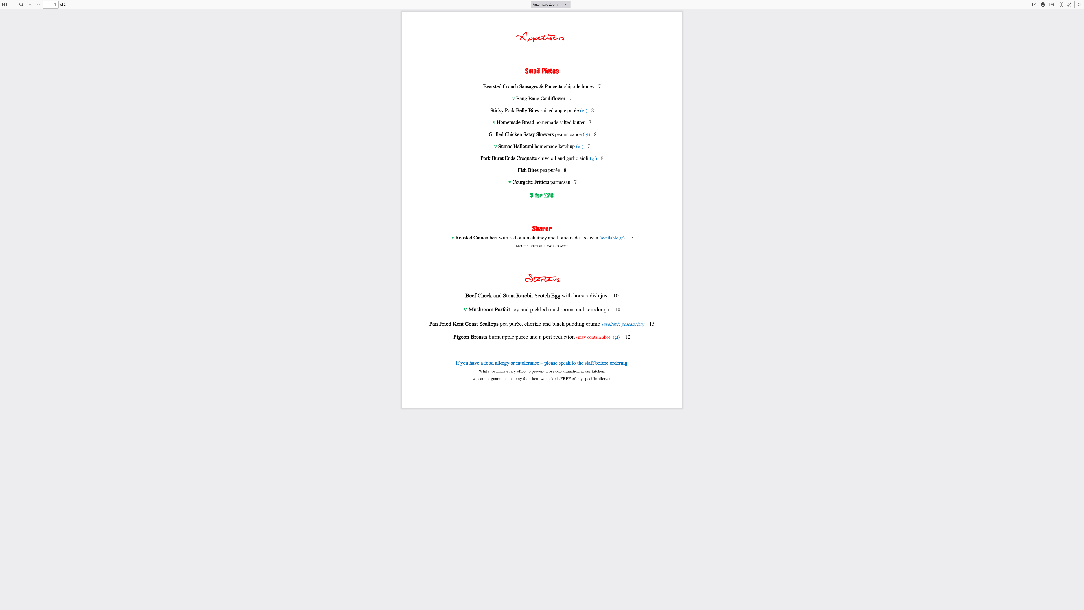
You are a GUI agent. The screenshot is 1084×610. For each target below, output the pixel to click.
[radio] (1061, 4)
